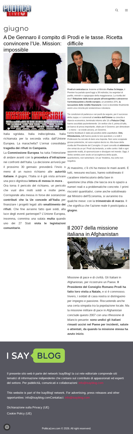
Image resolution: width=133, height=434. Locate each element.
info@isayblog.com (91, 383)
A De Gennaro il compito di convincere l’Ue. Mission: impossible (34, 43)
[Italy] (98, 268)
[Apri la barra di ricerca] (117, 10)
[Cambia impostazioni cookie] (6, 427)
